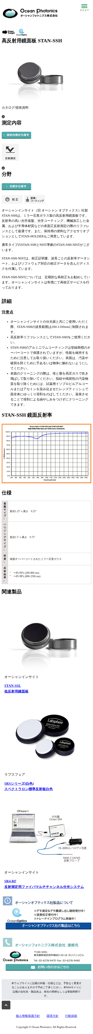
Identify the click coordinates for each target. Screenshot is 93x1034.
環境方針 (52, 1016)
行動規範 (71, 1016)
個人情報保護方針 (28, 1016)
